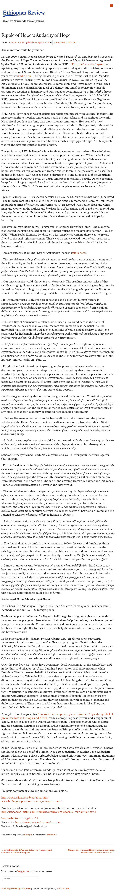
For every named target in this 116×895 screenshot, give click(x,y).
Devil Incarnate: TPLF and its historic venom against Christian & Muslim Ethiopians (26, 851)
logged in (23, 871)
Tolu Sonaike (63, 888)
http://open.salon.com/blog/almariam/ (24, 797)
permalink (51, 835)
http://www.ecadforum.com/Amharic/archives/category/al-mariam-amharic (48, 811)
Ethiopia (28, 835)
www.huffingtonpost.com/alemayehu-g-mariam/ (31, 801)
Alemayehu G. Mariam (65, 42)
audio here (24, 75)
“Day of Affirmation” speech (88, 64)
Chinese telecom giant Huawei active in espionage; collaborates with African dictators (91, 851)
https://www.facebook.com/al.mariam (38, 822)
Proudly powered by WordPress (16, 888)
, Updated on (30, 42)
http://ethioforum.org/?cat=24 (19, 818)
